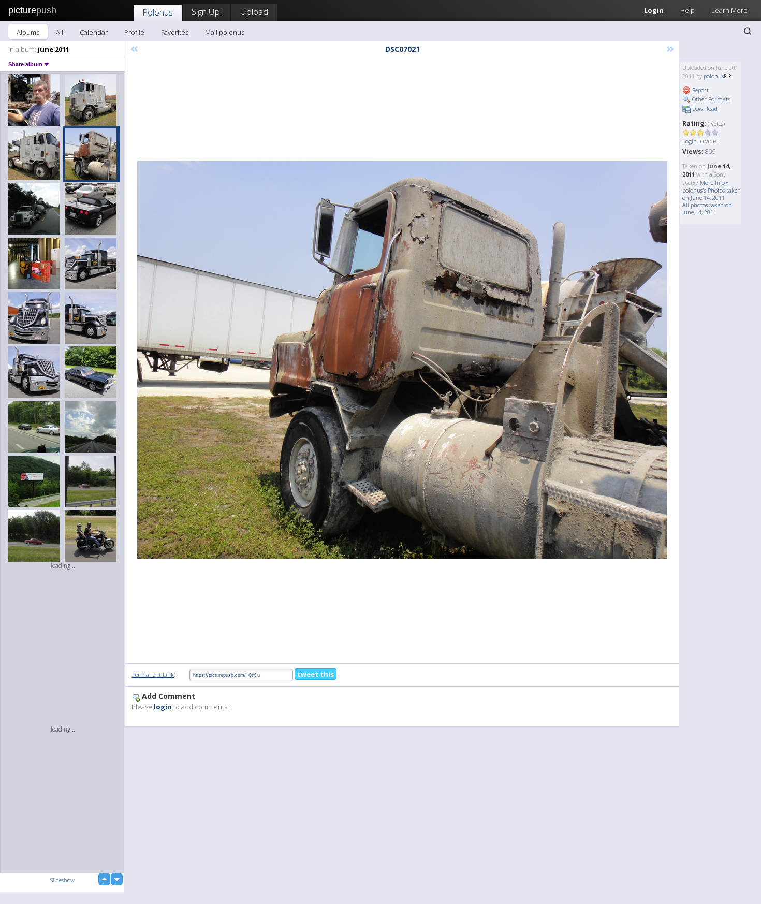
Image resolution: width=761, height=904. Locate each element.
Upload (254, 12)
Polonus (157, 12)
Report (700, 90)
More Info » (714, 182)
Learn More (729, 10)
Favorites (174, 32)
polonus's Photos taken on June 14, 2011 (711, 193)
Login (654, 10)
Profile (134, 32)
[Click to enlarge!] (402, 360)
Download (704, 108)
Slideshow (62, 880)
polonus (714, 76)
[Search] (747, 31)
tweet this (315, 674)
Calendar (94, 32)
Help (687, 10)
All (59, 32)
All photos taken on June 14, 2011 (707, 208)
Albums (28, 32)
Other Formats (710, 99)
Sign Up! (207, 12)
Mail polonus (224, 32)
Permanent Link (153, 674)
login (163, 706)
